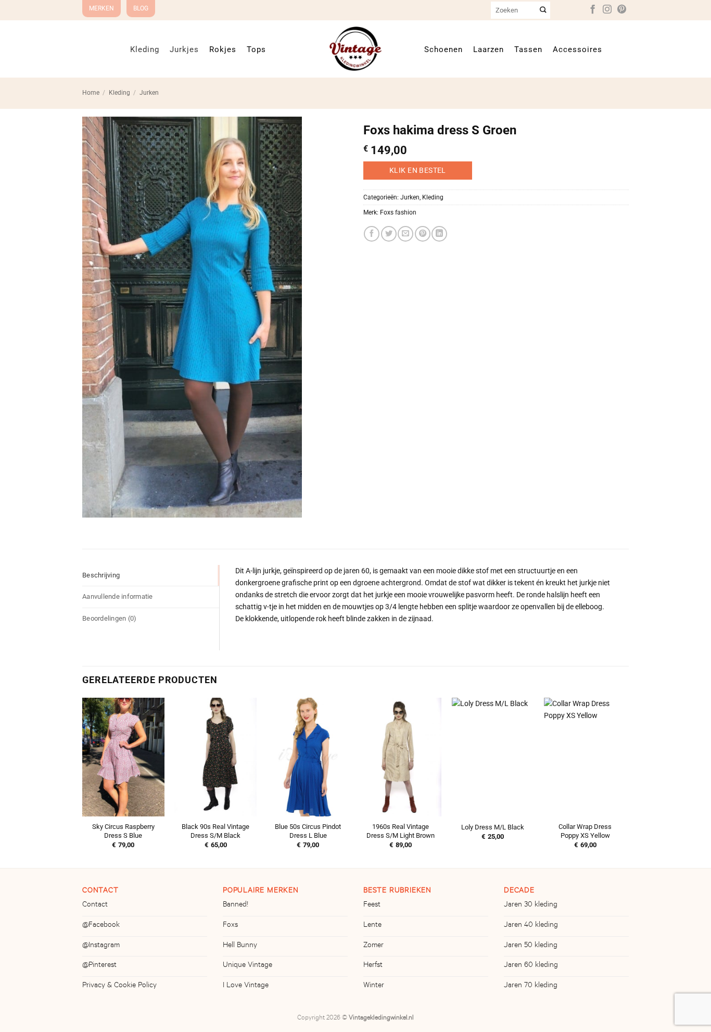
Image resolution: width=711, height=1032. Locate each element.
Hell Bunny (240, 946)
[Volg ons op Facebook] (592, 10)
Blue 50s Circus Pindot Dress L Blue (308, 831)
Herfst (373, 966)
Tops (256, 49)
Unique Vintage (247, 966)
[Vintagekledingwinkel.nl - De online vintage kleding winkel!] (355, 49)
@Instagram (101, 946)
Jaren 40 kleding (531, 926)
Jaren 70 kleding (530, 986)
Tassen (528, 49)
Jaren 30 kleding (530, 905)
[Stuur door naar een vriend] (405, 234)
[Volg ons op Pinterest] (621, 10)
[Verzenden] (543, 10)
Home (90, 92)
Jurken (149, 92)
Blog (140, 8)
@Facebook (101, 926)
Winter (373, 986)
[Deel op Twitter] (389, 234)
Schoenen (443, 49)
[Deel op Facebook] (371, 234)
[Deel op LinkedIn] (439, 234)
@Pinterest (99, 966)
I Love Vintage (246, 986)
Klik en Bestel (417, 170)
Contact (95, 905)
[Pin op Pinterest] (422, 234)
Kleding (144, 49)
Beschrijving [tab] (101, 575)
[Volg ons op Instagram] (607, 10)
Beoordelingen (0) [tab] (109, 618)
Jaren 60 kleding (531, 966)
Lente (372, 926)
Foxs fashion (398, 212)
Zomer (373, 946)
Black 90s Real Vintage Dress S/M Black (215, 831)
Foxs (230, 926)
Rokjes (222, 49)
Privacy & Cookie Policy (119, 986)
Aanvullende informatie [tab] (117, 596)
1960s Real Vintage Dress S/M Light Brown (400, 831)
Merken (101, 8)
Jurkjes (184, 49)
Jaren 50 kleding (530, 946)
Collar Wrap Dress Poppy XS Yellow (585, 831)
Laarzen (488, 49)
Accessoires (577, 49)
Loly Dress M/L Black (492, 827)
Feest (371, 905)
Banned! (235, 905)
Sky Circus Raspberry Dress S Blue (123, 831)
